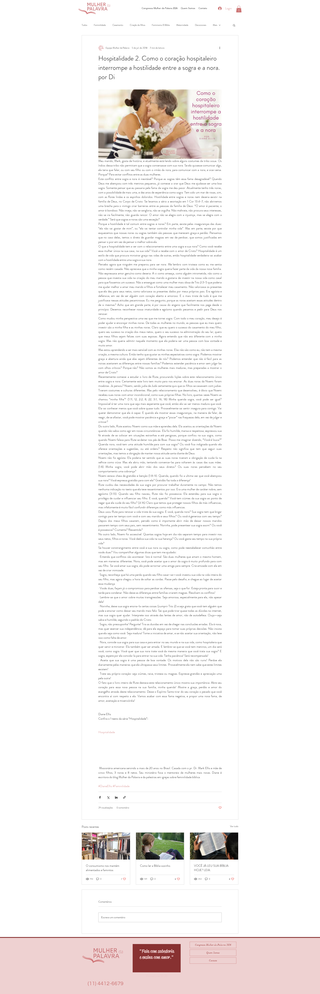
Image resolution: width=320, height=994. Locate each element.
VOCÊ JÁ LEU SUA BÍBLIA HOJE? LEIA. (211, 868)
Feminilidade (100, 25)
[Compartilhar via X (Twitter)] (108, 797)
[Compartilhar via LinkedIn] (116, 797)
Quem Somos (213, 952)
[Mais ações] (220, 48)
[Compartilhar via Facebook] (100, 797)
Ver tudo (234, 826)
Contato (213, 960)
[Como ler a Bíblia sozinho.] (160, 846)
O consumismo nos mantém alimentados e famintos (102, 868)
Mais (215, 25)
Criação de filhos (137, 25)
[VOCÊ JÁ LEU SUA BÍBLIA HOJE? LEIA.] (214, 846)
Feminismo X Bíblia (161, 25)
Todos (84, 25)
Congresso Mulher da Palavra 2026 (213, 944)
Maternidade (182, 25)
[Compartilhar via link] (124, 797)
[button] (239, 9)
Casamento (117, 25)
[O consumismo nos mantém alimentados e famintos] (106, 846)
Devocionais (200, 25)
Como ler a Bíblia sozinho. (155, 866)
